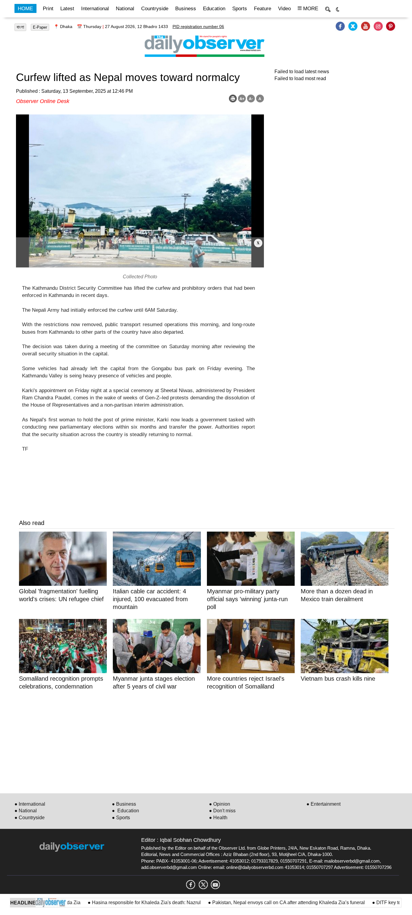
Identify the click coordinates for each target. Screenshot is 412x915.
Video (284, 8)
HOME (25, 8)
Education (214, 8)
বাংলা (20, 27)
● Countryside (29, 817)
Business (185, 8)
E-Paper (40, 27)
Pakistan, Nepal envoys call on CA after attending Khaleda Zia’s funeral (271, 902)
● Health (218, 817)
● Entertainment (323, 804)
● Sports (121, 817)
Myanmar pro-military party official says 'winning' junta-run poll (247, 599)
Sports (239, 8)
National (125, 8)
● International (29, 804)
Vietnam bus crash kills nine (338, 678)
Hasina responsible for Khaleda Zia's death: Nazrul (128, 902)
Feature (262, 8)
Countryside (154, 8)
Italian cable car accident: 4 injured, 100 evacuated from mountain (150, 599)
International (95, 8)
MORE (310, 8)
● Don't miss (222, 810)
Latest (67, 8)
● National (25, 810)
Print (48, 8)
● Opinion (219, 804)
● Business (124, 804)
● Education (125, 810)
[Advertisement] (139, 252)
